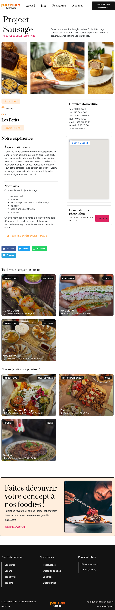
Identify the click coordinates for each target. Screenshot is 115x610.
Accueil (30, 5)
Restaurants (59, 5)
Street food (10, 101)
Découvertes (49, 582)
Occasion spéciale (52, 570)
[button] (8, 248)
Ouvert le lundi (12, 128)
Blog (43, 5)
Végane (8, 570)
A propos (77, 5)
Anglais (9, 108)
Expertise (48, 576)
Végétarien (10, 564)
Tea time (9, 582)
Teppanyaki (10, 576)
